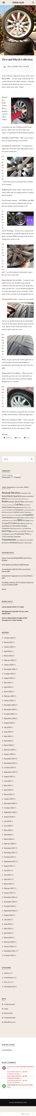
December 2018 (9, 803)
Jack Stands (5, 520)
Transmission (9, 539)
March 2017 (8, 884)
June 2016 (7, 924)
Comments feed (9, 1018)
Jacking (32, 517)
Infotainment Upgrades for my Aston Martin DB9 (15, 612)
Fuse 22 (13, 515)
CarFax (3, 504)
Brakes (5, 501)
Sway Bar (23, 531)
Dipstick (21, 507)
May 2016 (7, 929)
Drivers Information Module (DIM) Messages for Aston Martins (14, 619)
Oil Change (26, 520)
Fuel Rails (16, 512)
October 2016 (9, 906)
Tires (26, 534)
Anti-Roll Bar (23, 493)
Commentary (8, 978)
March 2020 (8, 745)
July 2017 (7, 870)
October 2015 (9, 955)
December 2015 (9, 951)
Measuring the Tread (9, 299)
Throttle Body (19, 534)
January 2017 (8, 893)
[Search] (31, 2)
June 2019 (7, 781)
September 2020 (10, 718)
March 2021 (8, 692)
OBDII (19, 520)
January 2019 (8, 799)
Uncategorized (9, 987)
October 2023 (9, 638)
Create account (9, 1004)
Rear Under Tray (27, 523)
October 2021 (9, 674)
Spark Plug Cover (15, 531)
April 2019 (7, 790)
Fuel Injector (19, 510)
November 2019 (9, 763)
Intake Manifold (7, 518)
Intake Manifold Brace (19, 517)
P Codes (5, 523)
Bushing (10, 501)
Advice (6, 973)
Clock (13, 504)
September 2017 (10, 861)
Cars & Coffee (8, 504)
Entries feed (8, 1013)
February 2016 (9, 942)
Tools (30, 534)
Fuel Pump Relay (27, 510)
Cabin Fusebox (29, 501)
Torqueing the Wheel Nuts (11, 146)
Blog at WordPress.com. (18, 1102)
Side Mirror (28, 528)
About (4, 589)
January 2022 (8, 665)
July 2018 (7, 821)
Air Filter (17, 487)
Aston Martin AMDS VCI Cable (13, 607)
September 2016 (10, 911)
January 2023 (8, 647)
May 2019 (7, 785)
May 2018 (7, 830)
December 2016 (9, 897)
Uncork (18, 540)
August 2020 (8, 723)
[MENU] (4, 2)
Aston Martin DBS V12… (14, 1071)
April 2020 (7, 741)
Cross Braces (26, 505)
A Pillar (29, 493)
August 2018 (8, 817)
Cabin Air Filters (19, 502)
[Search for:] (18, 459)
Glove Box (18, 515)
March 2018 (8, 839)
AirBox (13, 487)
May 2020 (7, 736)
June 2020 (7, 732)
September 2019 (10, 772)
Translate (17, 477)
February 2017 (9, 888)
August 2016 (8, 915)
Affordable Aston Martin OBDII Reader (15, 565)
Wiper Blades (28, 543)
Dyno (25, 507)
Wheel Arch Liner (24, 540)
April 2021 (7, 687)
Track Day (9, 537)
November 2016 (9, 902)
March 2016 (8, 937)
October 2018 (9, 808)
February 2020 (9, 750)
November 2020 (9, 709)
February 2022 (9, 660)
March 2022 (8, 656)
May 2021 (7, 683)
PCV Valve (12, 523)
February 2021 (9, 696)
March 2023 (8, 642)
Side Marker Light (20, 528)
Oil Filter (32, 520)
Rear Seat (20, 523)
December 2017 (9, 848)
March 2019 (8, 794)
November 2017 (9, 853)
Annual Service (11, 492)
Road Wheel (5, 526)
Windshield (13, 543)
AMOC (26, 487)
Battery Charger (11, 498)
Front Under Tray (10, 510)
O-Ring (14, 520)
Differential (15, 507)
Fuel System (9, 515)
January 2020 (8, 754)
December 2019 (9, 759)
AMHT (22, 487)
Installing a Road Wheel (10, 138)
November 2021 (9, 669)
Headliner (29, 515)
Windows (6, 543)
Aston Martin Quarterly (11, 496)
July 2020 (7, 727)
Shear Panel (13, 528)
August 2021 (8, 678)
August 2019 (8, 776)
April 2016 (7, 933)
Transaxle (16, 537)
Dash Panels (7, 507)
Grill (23, 515)
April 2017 (7, 879)
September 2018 (10, 812)
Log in (6, 1009)
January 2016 (8, 946)
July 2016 (7, 920)
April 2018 (7, 835)
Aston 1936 (18, 2)
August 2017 (8, 866)
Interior (27, 517)
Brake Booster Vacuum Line (21, 498)
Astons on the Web (27, 496)
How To (7, 982)
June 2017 (7, 875)
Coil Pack (19, 504)
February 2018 (9, 844)
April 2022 (7, 651)
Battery (4, 499)
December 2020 (9, 705)
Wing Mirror (21, 543)
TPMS (4, 536)
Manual (10, 520)
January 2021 (8, 700)
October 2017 (9, 857)
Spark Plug (6, 531)
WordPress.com (9, 1022)
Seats (11, 526)
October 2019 (9, 767)
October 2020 (9, 714)
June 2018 (7, 826)
